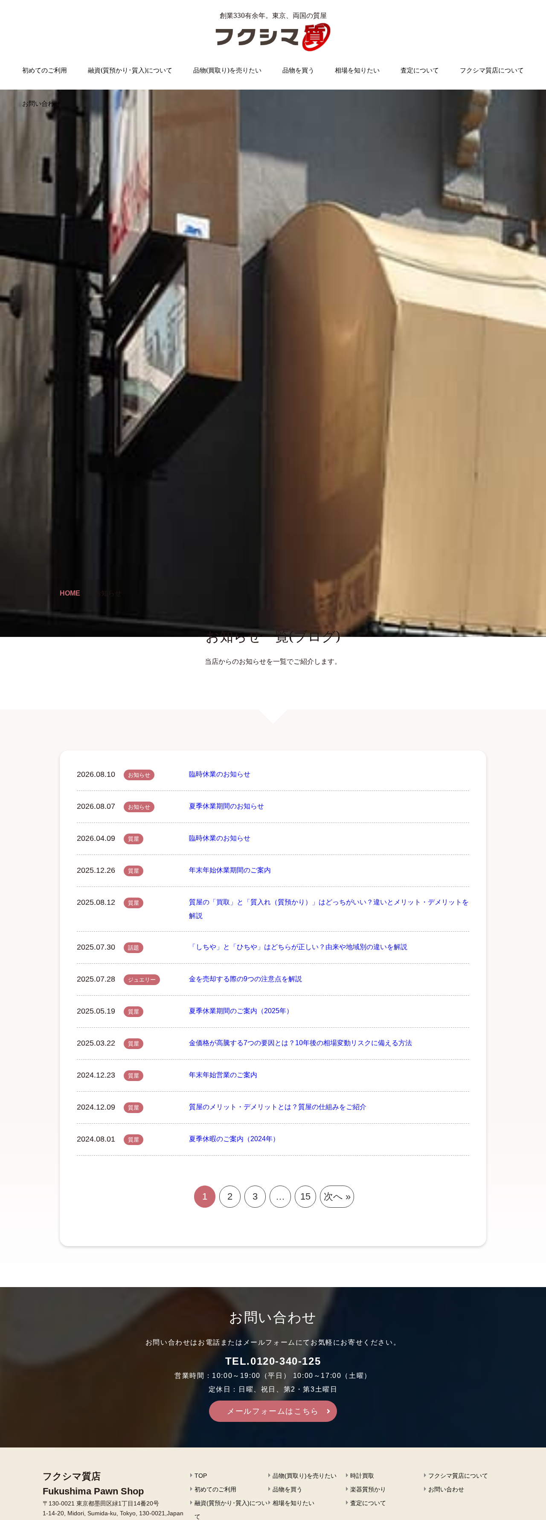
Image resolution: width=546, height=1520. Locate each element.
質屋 (133, 839)
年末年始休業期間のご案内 (230, 870)
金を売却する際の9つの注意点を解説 (245, 978)
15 (305, 1196)
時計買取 (362, 1475)
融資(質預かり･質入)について (130, 70)
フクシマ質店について (492, 70)
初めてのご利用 (44, 70)
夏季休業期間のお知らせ (226, 806)
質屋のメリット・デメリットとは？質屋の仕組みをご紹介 (277, 1106)
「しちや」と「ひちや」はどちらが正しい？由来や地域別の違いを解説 (298, 946)
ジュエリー (142, 980)
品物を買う (298, 70)
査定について (420, 70)
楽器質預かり (368, 1489)
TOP (201, 1475)
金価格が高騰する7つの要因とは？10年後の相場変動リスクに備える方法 (300, 1042)
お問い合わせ (41, 103)
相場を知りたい (357, 70)
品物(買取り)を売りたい (227, 70)
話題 (133, 948)
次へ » (337, 1196)
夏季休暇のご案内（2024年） (234, 1138)
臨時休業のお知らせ (219, 774)
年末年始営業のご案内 (223, 1074)
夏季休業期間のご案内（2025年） (241, 1010)
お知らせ (139, 775)
